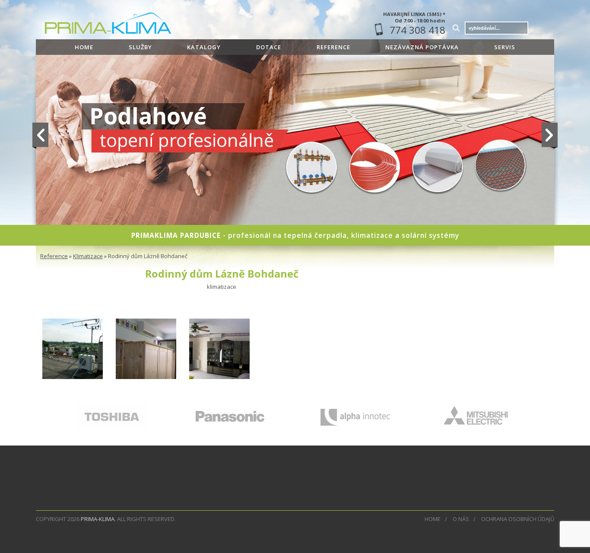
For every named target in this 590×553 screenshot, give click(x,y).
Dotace (268, 47)
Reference (333, 47)
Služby (140, 47)
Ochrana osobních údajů (517, 519)
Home (84, 47)
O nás (461, 519)
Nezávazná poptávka (422, 47)
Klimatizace (88, 256)
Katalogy (204, 47)
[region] (295, 158)
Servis (504, 47)
